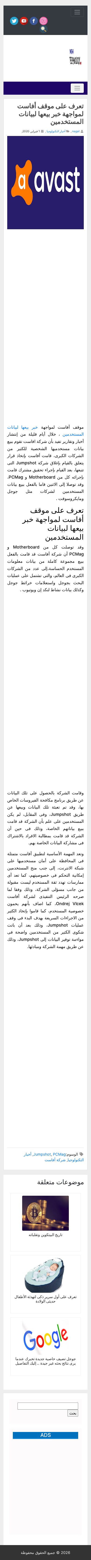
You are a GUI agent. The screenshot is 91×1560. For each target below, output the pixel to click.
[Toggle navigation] (77, 12)
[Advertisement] (36, 58)
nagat (76, 131)
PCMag (59, 1154)
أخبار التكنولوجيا (56, 131)
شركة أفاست (55, 1159)
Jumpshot (42, 1154)
